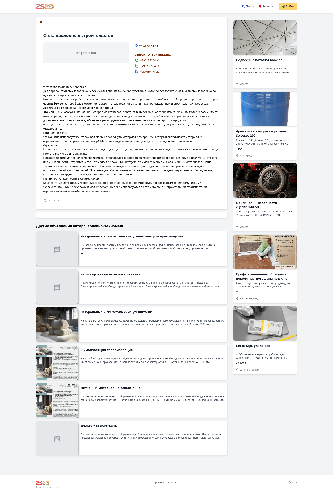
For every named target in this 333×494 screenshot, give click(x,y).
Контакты (174, 482)
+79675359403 (149, 66)
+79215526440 (149, 60)
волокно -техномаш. (153, 54)
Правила (158, 482)
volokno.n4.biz (149, 46)
